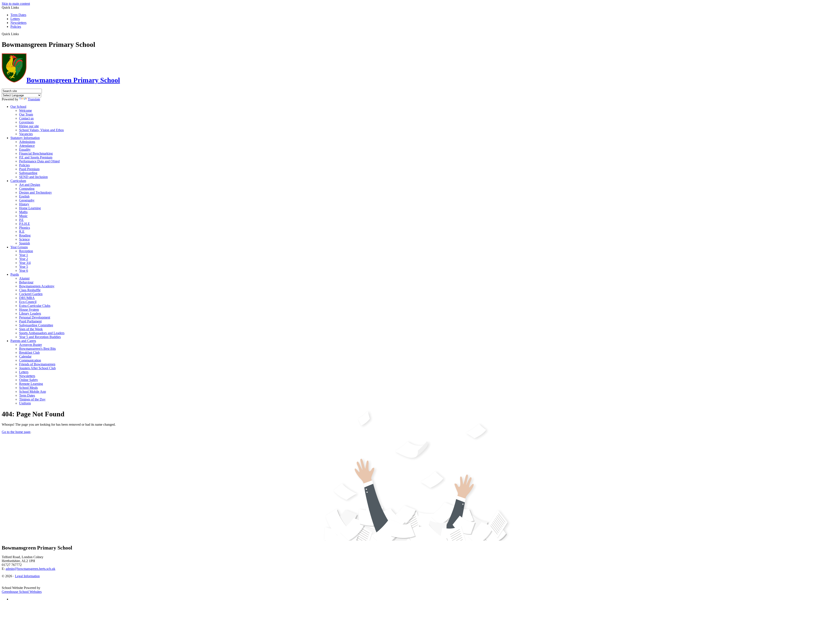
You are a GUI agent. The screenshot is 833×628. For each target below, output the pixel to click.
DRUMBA (27, 298)
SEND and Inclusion (33, 177)
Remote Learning (31, 384)
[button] (20, 34)
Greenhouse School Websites (22, 592)
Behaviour (26, 282)
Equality (25, 149)
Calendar (25, 356)
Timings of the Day (32, 399)
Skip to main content (16, 3)
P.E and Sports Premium (35, 157)
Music (23, 216)
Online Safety (28, 380)
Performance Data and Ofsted (39, 161)
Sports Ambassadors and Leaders (41, 333)
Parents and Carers (23, 341)
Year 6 (23, 270)
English (24, 196)
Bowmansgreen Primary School (73, 80)
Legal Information (27, 576)
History (24, 204)
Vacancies (26, 134)
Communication (30, 360)
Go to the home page (16, 432)
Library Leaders (30, 313)
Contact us (26, 118)
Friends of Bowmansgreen (37, 364)
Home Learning (30, 208)
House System (29, 309)
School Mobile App (32, 391)
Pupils (14, 274)
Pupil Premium (29, 169)
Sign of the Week (31, 329)
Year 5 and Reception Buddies (40, 337)
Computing (26, 188)
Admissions (27, 142)
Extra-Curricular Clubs (34, 305)
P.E (21, 220)
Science (24, 239)
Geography (26, 200)
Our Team (26, 114)
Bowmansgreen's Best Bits (37, 348)
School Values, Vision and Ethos (41, 130)
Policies (15, 26)
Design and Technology (35, 192)
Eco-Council (27, 302)
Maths (23, 212)
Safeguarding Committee (36, 325)
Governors (26, 122)
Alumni (24, 278)
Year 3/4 (25, 263)
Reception (26, 251)
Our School (18, 106)
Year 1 (23, 255)
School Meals (28, 387)
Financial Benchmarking (36, 153)
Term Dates (18, 15)
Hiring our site (29, 126)
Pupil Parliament (30, 321)
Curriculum (18, 181)
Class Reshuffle (30, 290)
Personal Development (34, 317)
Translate (34, 99)
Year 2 (23, 259)
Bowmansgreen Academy (36, 286)
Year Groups (19, 247)
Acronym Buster (30, 345)
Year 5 (23, 266)
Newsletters (18, 23)
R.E (22, 231)
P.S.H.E (24, 224)
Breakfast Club (29, 352)
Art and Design (29, 184)
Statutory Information (25, 138)
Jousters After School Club (37, 368)
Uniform (25, 403)
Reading (25, 235)
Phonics (24, 227)
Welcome (25, 110)
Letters (15, 19)
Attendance (27, 145)
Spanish (24, 243)
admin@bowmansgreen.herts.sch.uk (30, 569)
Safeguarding (28, 173)
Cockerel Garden (31, 294)
